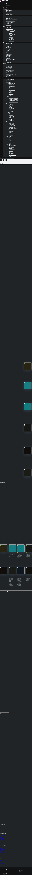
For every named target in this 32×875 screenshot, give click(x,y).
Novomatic (2, 849)
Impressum (21, 870)
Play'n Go (2, 850)
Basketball (8, 47)
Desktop (11, 131)
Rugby (7, 60)
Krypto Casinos (9, 14)
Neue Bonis (9, 18)
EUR (10, 137)
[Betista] (27, 431)
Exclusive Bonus (10, 22)
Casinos (7, 9)
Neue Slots (8, 27)
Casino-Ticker (9, 68)
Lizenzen (8, 112)
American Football (10, 59)
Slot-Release (9, 67)
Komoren (11, 115)
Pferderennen (9, 52)
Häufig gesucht (6, 78)
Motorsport (8, 49)
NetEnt (10, 35)
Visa (10, 88)
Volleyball (8, 55)
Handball (8, 58)
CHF (10, 140)
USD (10, 139)
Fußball (8, 46)
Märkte (4, 42)
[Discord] (1, 2)
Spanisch (11, 107)
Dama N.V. (11, 124)
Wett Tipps (8, 82)
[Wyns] (27, 476)
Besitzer (8, 121)
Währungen (8, 136)
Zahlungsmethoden (10, 83)
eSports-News (9, 71)
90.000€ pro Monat (13, 99)
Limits (7, 96)
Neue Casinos (9, 13)
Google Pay (12, 86)
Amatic (10, 152)
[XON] (21, 573)
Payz (10, 91)
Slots (4, 26)
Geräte (7, 129)
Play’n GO (11, 38)
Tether (10, 95)
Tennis (7, 50)
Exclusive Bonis (10, 79)
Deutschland (12, 116)
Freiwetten (8, 25)
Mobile (10, 132)
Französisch (12, 108)
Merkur (10, 33)
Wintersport (8, 62)
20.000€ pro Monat (13, 102)
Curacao (11, 113)
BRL (10, 143)
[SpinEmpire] (27, 388)
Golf (7, 51)
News (4, 63)
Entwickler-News (10, 70)
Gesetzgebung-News (11, 74)
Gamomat (11, 31)
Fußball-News (9, 72)
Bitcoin (10, 92)
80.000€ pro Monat (13, 100)
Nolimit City (12, 149)
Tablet (10, 133)
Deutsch (11, 104)
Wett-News (8, 75)
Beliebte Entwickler (10, 30)
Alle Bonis (8, 17)
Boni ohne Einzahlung (11, 19)
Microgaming (12, 34)
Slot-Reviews (9, 66)
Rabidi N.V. (12, 127)
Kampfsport (9, 54)
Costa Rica (11, 120)
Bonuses (7, 15)
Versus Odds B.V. (13, 128)
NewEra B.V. (12, 125)
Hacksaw (11, 151)
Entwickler (8, 144)
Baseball (8, 56)
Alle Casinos (9, 10)
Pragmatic (11, 39)
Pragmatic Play (12, 145)
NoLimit (11, 37)
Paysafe (2, 839)
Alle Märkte (9, 43)
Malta (10, 119)
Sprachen (8, 103)
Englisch (11, 106)
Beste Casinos (9, 11)
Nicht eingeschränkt (13, 98)
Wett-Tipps (8, 76)
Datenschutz (22, 871)
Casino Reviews (10, 64)
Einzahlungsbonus (10, 21)
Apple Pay (11, 84)
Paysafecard (12, 90)
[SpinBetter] (27, 410)
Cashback (8, 23)
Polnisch (11, 111)
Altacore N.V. (12, 123)
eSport (1, 863)
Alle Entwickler (9, 29)
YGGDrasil (11, 41)
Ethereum (11, 94)
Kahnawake (12, 117)
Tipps (1, 864)
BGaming (11, 153)
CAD (10, 141)
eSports (7, 45)
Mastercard (11, 87)
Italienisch (11, 110)
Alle (1, 860)
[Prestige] (27, 369)
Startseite (5, 7)
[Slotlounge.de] (8, 5)
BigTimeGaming (13, 155)
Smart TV (11, 135)
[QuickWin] (27, 453)
